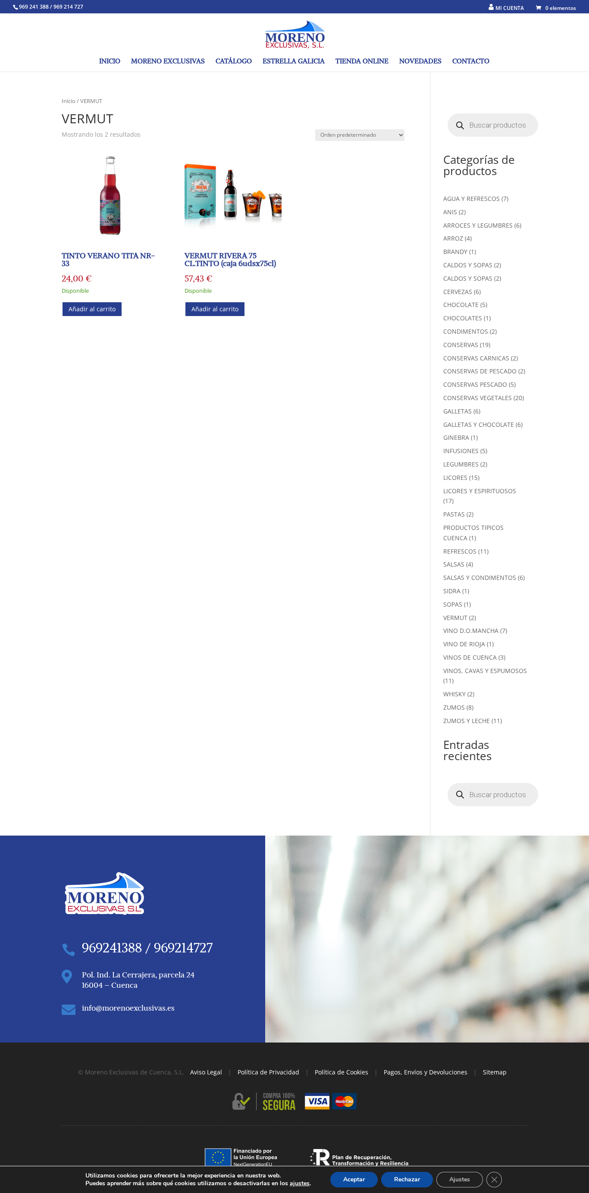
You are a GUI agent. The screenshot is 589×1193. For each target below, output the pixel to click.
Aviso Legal (206, 1072)
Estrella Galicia (294, 61)
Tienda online (361, 61)
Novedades (420, 61)
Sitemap (495, 1072)
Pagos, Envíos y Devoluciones (425, 1072)
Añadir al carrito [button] (92, 309)
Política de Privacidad (268, 1072)
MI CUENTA (509, 8)
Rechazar (407, 1179)
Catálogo (234, 61)
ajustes (300, 1183)
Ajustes (459, 1179)
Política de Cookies (341, 1072)
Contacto (470, 61)
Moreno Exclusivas (168, 61)
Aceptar (354, 1179)
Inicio (109, 61)
